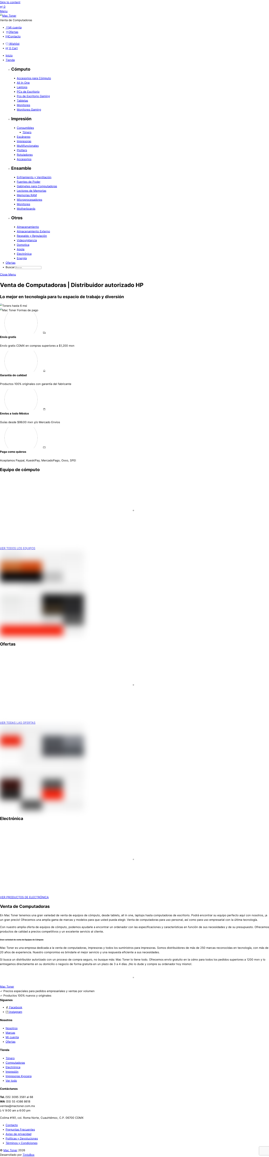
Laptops (22, 87)
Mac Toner (10, 1150)
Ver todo (11, 1080)
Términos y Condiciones (21, 1143)
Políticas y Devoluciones (22, 1138)
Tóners (26, 132)
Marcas (10, 1032)
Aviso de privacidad (18, 1134)
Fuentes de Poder (28, 181)
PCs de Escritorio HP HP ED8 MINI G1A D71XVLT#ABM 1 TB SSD (57, 528)
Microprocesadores (29, 199)
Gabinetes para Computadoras (37, 186)
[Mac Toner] (8, 15)
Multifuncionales (28, 145)
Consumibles (25, 127)
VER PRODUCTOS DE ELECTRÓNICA (24, 897)
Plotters (22, 150)
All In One (23, 82)
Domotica (23, 244)
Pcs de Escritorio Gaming (33, 96)
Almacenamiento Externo (33, 231)
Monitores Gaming (29, 109)
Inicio (9, 55)
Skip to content (10, 2)
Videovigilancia (27, 240)
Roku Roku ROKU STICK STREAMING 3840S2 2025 (47, 877)
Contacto (12, 1125)
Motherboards (26, 208)
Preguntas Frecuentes (20, 1129)
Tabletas (22, 100)
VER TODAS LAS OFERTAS (17, 722)
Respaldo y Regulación (32, 236)
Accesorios (24, 159)
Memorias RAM (27, 195)
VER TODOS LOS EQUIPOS (17, 548)
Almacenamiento (28, 227)
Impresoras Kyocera (19, 1076)
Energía (22, 258)
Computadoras (15, 1062)
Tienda (10, 60)
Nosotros (12, 1028)
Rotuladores (25, 154)
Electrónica (24, 253)
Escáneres (23, 136)
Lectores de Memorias (31, 190)
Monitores (23, 105)
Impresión (12, 1071)
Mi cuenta (12, 1037)
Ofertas (10, 262)
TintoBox (28, 1154)
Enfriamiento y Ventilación (34, 177)
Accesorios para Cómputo (34, 78)
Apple (21, 249)
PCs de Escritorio (28, 91)
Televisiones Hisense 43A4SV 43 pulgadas (41, 703)
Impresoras (24, 141)
